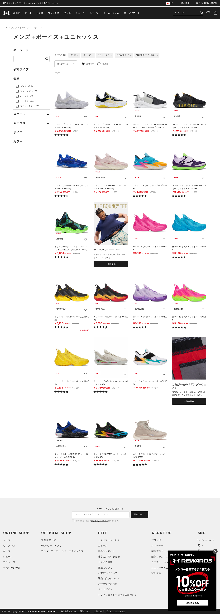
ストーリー (157, 545)
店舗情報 (185, 3)
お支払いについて (108, 573)
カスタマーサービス (109, 540)
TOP (5, 27)
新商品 (16, 12)
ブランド (156, 540)
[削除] (78, 55)
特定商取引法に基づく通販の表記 (75, 611)
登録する (138, 514)
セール (28, 12)
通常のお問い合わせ (109, 556)
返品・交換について (109, 578)
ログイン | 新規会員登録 (206, 3)
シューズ (80, 12)
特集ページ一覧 (11, 567)
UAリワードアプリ (51, 545)
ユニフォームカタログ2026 (166, 567)
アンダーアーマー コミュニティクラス (62, 551)
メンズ (39, 12)
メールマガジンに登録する (110, 508)
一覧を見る (111, 264)
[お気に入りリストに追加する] (85, 117)
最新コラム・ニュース (163, 556)
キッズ (67, 12)
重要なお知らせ (106, 551)
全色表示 (90, 64)
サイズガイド (105, 589)
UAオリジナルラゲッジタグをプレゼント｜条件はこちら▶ (30, 3)
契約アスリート (159, 551)
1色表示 (105, 64)
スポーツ (94, 12)
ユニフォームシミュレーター (167, 562)
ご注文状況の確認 (108, 583)
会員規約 (98, 611)
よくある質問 (105, 562)
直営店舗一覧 (48, 540)
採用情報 (156, 573)
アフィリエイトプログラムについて (117, 594)
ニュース (103, 545)
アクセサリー (10, 562)
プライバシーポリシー (99, 521)
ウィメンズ (53, 12)
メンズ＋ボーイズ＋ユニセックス (27, 27)
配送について (105, 567)
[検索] (201, 13)
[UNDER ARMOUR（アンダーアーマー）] (6, 13)
